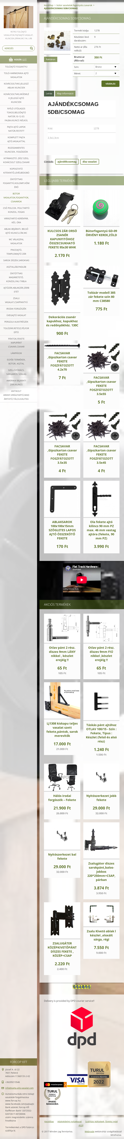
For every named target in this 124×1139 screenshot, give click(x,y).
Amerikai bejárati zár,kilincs (16, 382)
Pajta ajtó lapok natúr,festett (16, 128)
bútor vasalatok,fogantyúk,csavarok (16, 197)
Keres (32, 48)
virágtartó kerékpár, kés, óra (16, 220)
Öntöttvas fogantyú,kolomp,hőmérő (16, 183)
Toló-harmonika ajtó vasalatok (16, 75)
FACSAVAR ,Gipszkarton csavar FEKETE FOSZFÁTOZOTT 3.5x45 (101, 454)
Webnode (89, 1131)
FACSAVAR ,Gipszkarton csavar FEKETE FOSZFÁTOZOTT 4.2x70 (62, 361)
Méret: (77, 73)
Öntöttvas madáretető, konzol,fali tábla (16, 277)
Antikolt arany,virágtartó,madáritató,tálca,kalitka (16, 395)
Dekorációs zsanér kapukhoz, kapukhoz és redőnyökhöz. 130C (62, 321)
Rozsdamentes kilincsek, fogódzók (16, 149)
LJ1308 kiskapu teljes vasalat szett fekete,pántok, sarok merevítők (62, 729)
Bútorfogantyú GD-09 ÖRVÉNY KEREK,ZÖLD (101, 233)
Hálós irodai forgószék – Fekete (62, 798)
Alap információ (65, 93)
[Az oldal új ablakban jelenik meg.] (57, 41)
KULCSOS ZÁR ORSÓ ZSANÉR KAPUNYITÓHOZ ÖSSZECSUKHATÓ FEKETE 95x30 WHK (62, 239)
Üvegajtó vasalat (16, 315)
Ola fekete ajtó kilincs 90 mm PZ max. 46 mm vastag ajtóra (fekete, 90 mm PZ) (101, 530)
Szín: (76, 66)
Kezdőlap (48, 5)
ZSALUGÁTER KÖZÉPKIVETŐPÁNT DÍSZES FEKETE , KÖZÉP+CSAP (62, 949)
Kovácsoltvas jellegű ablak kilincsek (16, 85)
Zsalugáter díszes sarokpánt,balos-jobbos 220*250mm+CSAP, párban (101, 871)
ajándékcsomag (67, 161)
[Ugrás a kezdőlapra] (18, 15)
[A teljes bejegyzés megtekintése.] (62, 208)
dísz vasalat (90, 161)
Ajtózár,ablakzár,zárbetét (16, 289)
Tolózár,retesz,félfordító (16, 330)
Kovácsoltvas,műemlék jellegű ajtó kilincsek (16, 98)
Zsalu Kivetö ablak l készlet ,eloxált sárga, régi (101, 935)
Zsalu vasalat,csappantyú (16, 300)
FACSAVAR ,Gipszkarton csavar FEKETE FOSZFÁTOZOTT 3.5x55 (101, 385)
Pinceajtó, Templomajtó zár (16, 251)
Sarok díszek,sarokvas (16, 260)
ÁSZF (81, 1125)
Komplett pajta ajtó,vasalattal (16, 139)
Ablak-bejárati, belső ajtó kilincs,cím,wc (16, 230)
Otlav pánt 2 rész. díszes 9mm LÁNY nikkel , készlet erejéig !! (62, 654)
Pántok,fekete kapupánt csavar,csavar (16, 342)
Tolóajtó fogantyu (16, 66)
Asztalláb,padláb (16, 266)
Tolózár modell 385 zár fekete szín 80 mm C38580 (101, 297)
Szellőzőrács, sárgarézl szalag (16, 372)
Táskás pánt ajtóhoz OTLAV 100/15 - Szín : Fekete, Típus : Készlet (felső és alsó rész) (101, 733)
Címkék (48, 161)
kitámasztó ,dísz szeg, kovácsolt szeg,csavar (16, 160)
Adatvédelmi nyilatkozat (69, 1121)
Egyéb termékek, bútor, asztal (16, 361)
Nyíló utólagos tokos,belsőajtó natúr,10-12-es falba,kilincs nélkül (16, 114)
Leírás (49, 93)
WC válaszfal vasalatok (16, 241)
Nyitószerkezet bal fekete (62, 856)
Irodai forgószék (16, 308)
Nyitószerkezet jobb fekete (101, 798)
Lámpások (16, 353)
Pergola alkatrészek (16, 321)
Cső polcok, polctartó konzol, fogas (16, 210)
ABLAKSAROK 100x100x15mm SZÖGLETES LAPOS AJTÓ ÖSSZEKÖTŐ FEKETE (62, 530)
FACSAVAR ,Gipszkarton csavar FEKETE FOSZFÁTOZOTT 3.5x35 (62, 454)
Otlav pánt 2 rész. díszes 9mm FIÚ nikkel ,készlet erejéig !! (101, 654)
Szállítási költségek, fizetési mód (101, 1121)
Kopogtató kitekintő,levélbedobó (16, 170)
